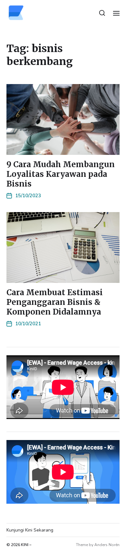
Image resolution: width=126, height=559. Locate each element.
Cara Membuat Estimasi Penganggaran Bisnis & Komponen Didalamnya (54, 302)
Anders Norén (107, 544)
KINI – (26, 544)
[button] (102, 13)
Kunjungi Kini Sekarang (29, 530)
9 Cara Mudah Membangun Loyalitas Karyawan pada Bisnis (60, 174)
